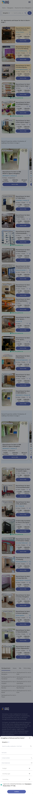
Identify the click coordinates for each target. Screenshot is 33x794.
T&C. (14, 785)
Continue (16, 791)
